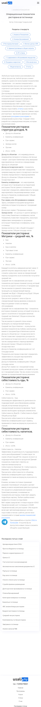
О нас (20, 701)
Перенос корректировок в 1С (13, 553)
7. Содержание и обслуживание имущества (20, 57)
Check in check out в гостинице (14, 580)
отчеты (20, 109)
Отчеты (28, 67)
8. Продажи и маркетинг (12, 62)
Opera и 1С (6, 558)
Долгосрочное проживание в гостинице (17, 589)
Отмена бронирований (11, 593)
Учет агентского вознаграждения (15, 562)
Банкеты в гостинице (10, 602)
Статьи (20, 698)
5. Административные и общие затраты (20, 48)
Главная (20, 688)
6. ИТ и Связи (20, 53)
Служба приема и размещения (14, 584)
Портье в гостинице (10, 571)
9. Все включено (31, 62)
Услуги (20, 694)
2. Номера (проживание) (20, 39)
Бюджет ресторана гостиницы (13, 611)
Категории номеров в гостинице (14, 598)
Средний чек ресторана (11, 615)
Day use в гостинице (10, 575)
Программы (21, 691)
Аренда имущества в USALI (12, 544)
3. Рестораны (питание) (10, 44)
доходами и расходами (20, 116)
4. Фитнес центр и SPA (30, 44)
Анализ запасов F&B (10, 629)
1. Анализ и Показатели (20, 35)
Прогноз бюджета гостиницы (13, 549)
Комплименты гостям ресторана (14, 620)
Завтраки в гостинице (10, 624)
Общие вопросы (15, 67)
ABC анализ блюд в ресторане (13, 607)
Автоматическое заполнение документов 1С (19, 566)
